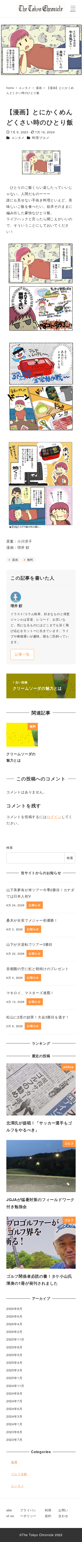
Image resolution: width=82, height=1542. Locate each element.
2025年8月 (14, 1347)
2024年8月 (14, 1393)
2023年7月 (14, 1439)
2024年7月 (14, 1401)
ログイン (54, 816)
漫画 (14, 560)
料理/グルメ (40, 137)
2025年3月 (14, 1370)
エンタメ (18, 137)
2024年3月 (14, 1416)
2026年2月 (14, 1331)
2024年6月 (14, 1408)
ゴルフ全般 (19, 1474)
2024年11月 (15, 1385)
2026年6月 (14, 1316)
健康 (14, 1462)
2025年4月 (14, 1362)
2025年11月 (15, 1339)
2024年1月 (14, 1424)
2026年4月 (14, 1324)
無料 (29, 560)
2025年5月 (14, 1355)
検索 (9, 847)
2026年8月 (14, 1308)
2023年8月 (14, 1432)
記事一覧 (22, 654)
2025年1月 (14, 1378)
